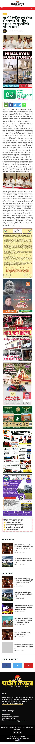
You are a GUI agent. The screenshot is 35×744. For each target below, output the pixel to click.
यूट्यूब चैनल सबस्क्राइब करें (14, 527)
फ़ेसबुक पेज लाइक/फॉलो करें (14, 525)
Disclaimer (17, 729)
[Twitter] (15, 105)
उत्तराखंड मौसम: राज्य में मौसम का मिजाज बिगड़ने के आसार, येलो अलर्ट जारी (7, 561)
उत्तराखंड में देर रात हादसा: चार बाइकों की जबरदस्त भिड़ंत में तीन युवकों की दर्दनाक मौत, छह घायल (7, 608)
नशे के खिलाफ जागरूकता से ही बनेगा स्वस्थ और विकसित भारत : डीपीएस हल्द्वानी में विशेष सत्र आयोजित (7, 621)
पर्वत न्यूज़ (9, 31)
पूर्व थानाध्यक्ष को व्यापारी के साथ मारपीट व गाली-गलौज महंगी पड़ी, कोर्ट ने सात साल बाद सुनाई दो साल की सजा (7, 548)
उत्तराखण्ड (4, 14)
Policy (19, 727)
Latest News (4, 727)
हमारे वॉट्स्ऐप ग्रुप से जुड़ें (14, 522)
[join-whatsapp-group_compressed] (17, 94)
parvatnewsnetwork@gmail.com (12, 703)
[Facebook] (10, 105)
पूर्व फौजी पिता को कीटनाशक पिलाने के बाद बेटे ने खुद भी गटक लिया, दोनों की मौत (7, 647)
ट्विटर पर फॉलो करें (12, 529)
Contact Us (12, 727)
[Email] (6, 105)
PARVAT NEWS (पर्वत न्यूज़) (19, 736)
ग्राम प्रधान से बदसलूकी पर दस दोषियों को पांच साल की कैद (7, 634)
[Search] (31, 8)
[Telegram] (19, 105)
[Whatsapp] (24, 105)
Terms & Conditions (27, 727)
